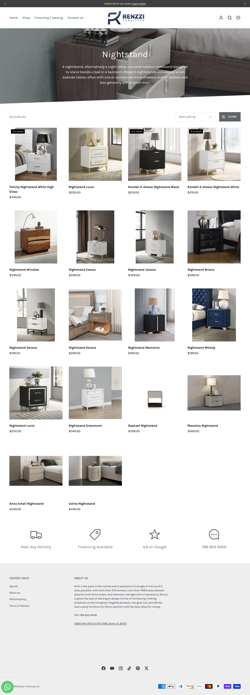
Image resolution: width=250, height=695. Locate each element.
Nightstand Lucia (81, 187)
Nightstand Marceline (144, 347)
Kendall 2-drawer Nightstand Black (153, 187)
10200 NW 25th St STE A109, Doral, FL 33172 (100, 623)
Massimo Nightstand (203, 425)
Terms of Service (19, 605)
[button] (238, 17)
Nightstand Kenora (82, 347)
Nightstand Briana (201, 269)
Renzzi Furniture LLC (29, 686)
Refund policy (17, 599)
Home (13, 18)
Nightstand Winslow (24, 269)
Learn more (139, 3)
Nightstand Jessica (142, 269)
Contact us (75, 18)
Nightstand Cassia (82, 269)
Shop (26, 18)
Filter (231, 116)
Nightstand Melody (201, 347)
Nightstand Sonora (23, 347)
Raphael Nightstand (142, 425)
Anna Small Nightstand (26, 503)
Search (13, 586)
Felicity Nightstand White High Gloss (31, 189)
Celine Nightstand (82, 503)
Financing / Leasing (49, 18)
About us (14, 592)
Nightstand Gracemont (85, 425)
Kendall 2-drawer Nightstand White (213, 187)
